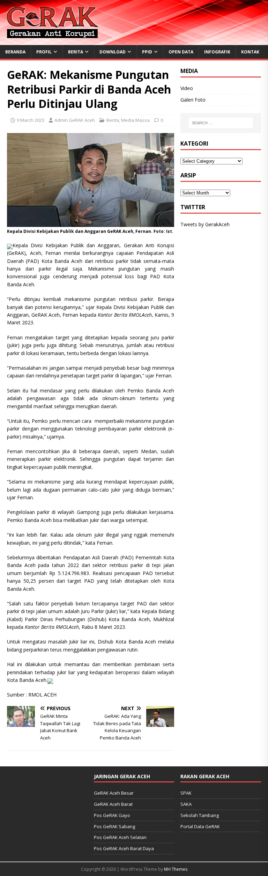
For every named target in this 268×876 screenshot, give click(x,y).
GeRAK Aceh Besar (114, 793)
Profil (44, 52)
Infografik (217, 52)
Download (112, 52)
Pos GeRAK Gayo (112, 815)
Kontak (250, 52)
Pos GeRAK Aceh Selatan (120, 837)
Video (186, 88)
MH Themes (175, 869)
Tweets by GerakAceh (205, 224)
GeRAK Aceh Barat (113, 804)
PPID (147, 52)
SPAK (186, 793)
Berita (75, 52)
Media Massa (135, 120)
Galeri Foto (193, 99)
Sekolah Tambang (199, 815)
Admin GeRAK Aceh (74, 120)
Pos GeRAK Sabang (114, 826)
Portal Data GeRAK (200, 826)
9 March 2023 (30, 120)
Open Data (181, 52)
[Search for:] (221, 123)
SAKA (186, 804)
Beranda (15, 52)
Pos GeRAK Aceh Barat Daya (124, 848)
